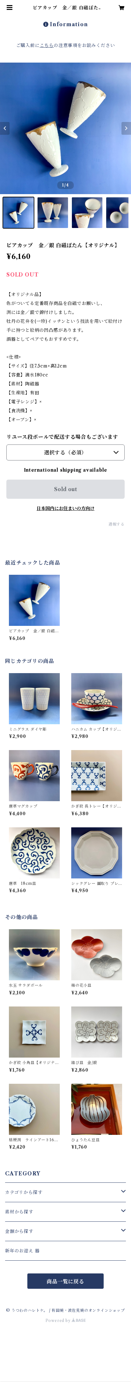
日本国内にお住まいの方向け (65, 508)
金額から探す (19, 1231)
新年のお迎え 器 (22, 1251)
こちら (47, 45)
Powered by (58, 1320)
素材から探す (19, 1212)
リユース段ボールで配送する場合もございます (62, 437)
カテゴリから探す (23, 1192)
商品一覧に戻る (65, 1281)
